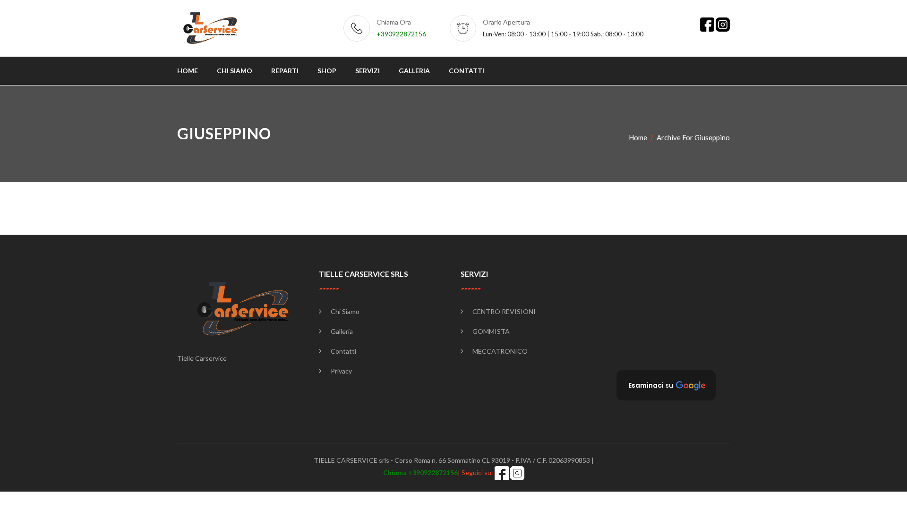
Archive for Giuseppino (693, 137)
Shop (326, 71)
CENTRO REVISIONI (504, 311)
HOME (187, 71)
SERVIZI (367, 71)
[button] (666, 385)
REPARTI (285, 71)
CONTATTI (466, 71)
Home (638, 137)
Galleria (342, 331)
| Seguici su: (439, 472)
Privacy (341, 371)
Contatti (343, 351)
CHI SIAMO (234, 71)
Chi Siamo (345, 311)
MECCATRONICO (500, 351)
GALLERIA (414, 71)
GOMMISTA (491, 331)
